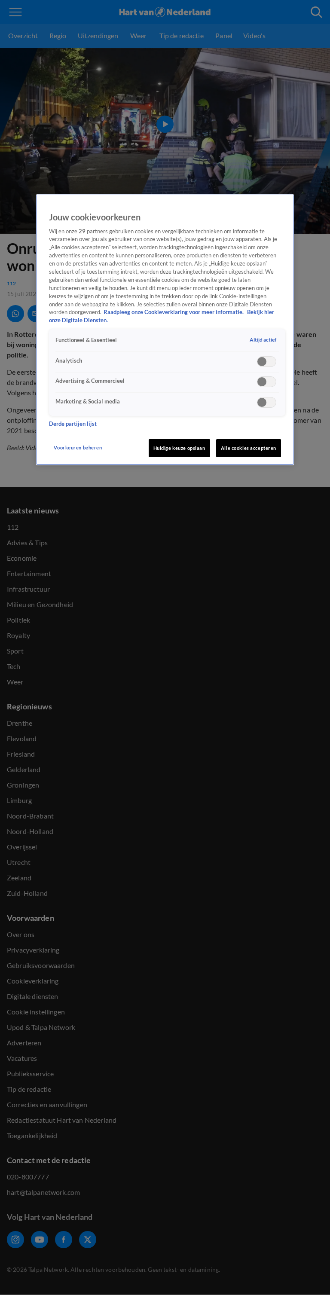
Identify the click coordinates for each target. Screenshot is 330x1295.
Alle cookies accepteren (248, 448)
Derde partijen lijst (73, 424)
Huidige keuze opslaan (179, 448)
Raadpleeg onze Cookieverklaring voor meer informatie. (174, 312)
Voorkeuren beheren (78, 447)
